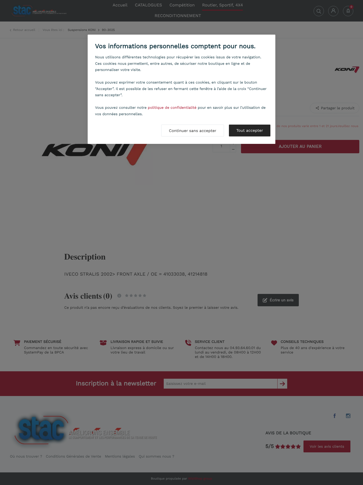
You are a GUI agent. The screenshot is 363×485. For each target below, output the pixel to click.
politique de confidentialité (172, 107)
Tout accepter (249, 130)
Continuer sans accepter (192, 130)
